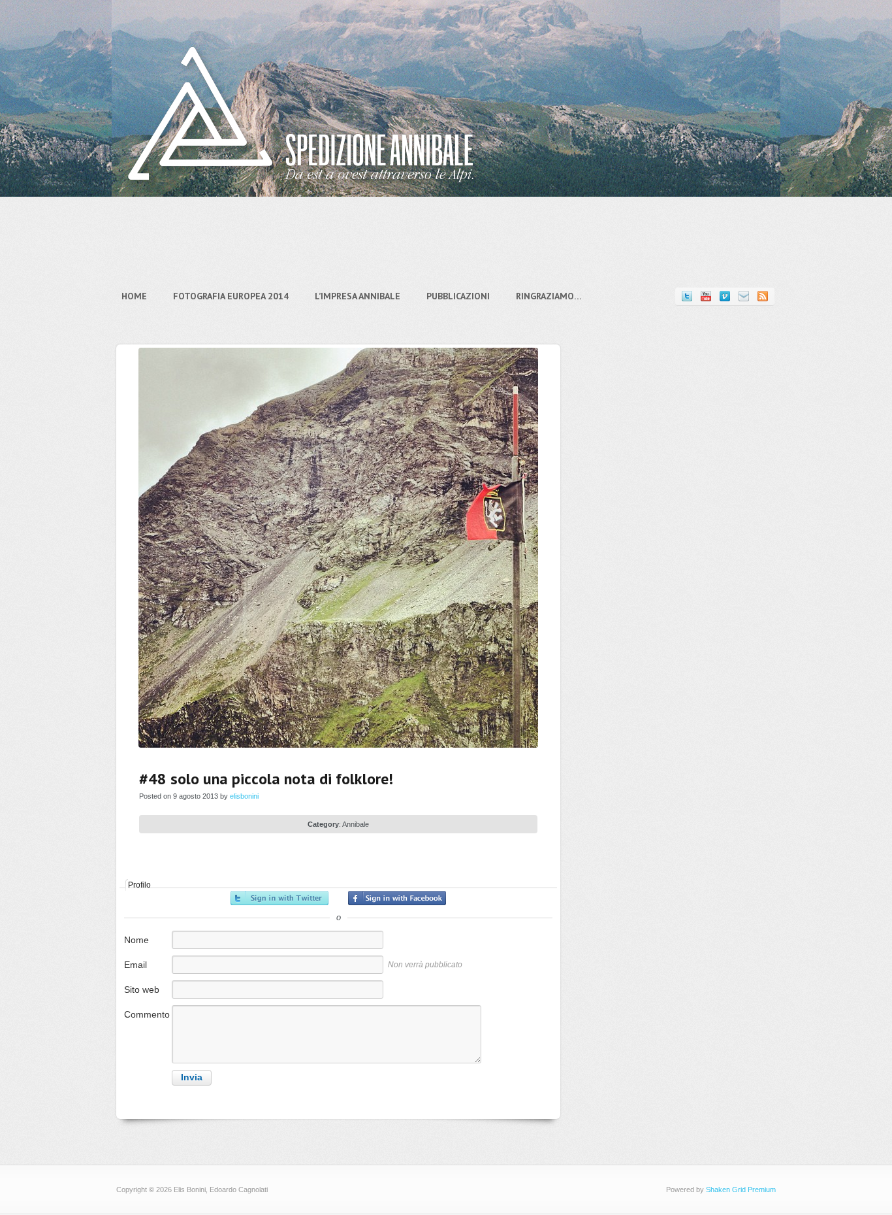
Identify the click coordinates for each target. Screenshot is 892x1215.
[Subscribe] (762, 296)
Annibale (355, 824)
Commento (147, 1014)
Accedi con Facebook (397, 898)
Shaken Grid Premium (741, 1189)
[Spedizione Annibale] (301, 192)
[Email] (744, 296)
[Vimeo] (725, 296)
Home (134, 296)
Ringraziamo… (549, 296)
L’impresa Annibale (357, 296)
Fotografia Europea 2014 (231, 296)
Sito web (141, 989)
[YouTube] (706, 296)
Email (135, 964)
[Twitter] (687, 296)
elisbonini (244, 796)
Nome (136, 940)
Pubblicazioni (458, 296)
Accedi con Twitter (279, 898)
